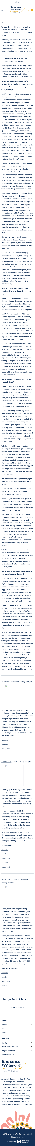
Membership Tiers (8, 1054)
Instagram (5, 749)
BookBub (4, 863)
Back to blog (18, 1007)
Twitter (4, 986)
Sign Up (4, 1043)
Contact (4, 1032)
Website (4, 740)
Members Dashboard (9, 1047)
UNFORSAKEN (6, 761)
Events (4, 1025)
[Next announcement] (31, 2)
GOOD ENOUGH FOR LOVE (11, 880)
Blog (3, 1028)
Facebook (5, 744)
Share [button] (6, 22)
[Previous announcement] (3, 2)
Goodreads (5, 867)
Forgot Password (8, 1051)
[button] (2, 10)
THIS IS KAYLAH (7, 682)
